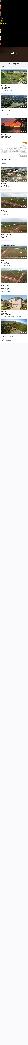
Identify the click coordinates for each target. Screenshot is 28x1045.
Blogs (1, 22)
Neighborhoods (3, 24)
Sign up (1, 16)
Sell (0, 26)
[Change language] (1, 0)
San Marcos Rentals (3, 23)
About (1, 21)
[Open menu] (0, 46)
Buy (0, 25)
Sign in (4, 16)
